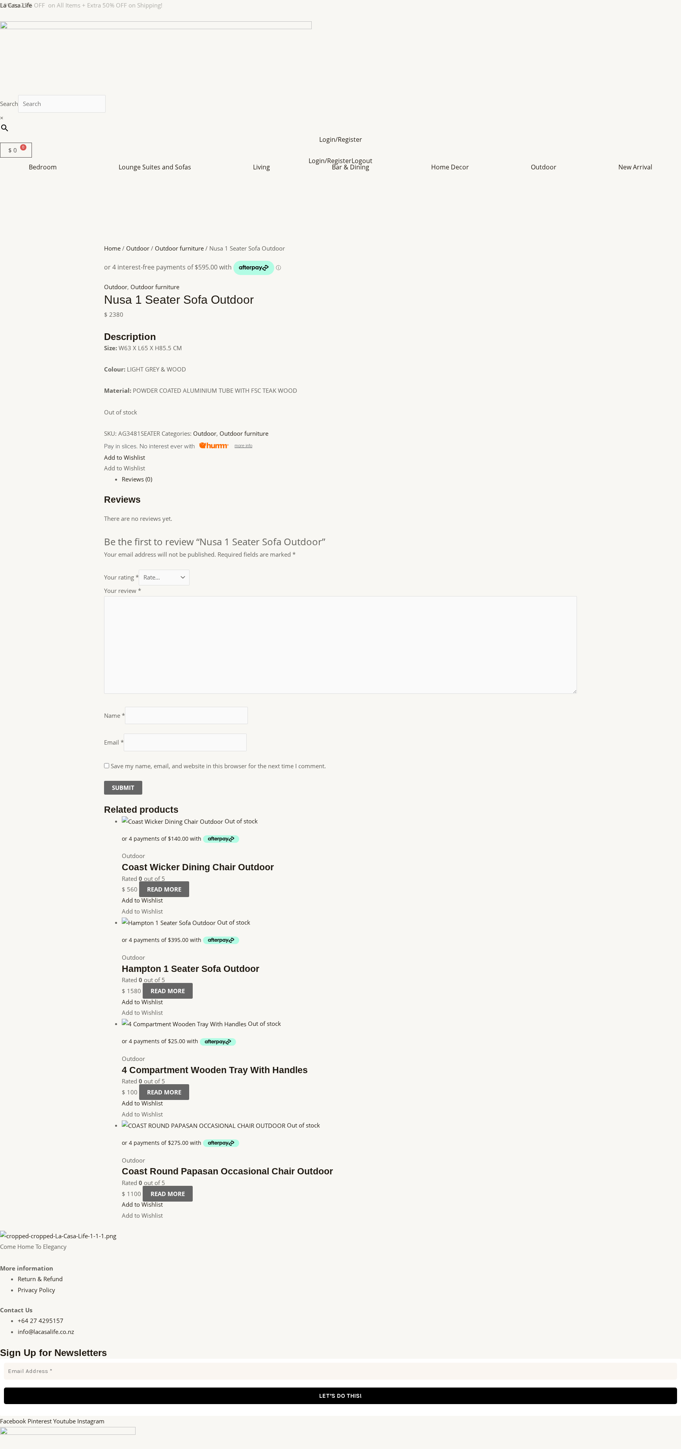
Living (261, 167)
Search (9, 104)
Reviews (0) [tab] (137, 479)
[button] (45, 167)
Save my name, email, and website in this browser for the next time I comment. (218, 766)
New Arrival (635, 167)
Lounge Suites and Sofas (155, 167)
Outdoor (543, 167)
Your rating (121, 577)
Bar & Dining (350, 167)
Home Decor (450, 167)
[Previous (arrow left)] (14, 724)
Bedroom (43, 167)
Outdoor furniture (179, 248)
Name (114, 715)
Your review (122, 590)
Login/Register (340, 139)
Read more (164, 889)
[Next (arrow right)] (667, 724)
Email (114, 742)
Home (112, 248)
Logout (362, 161)
